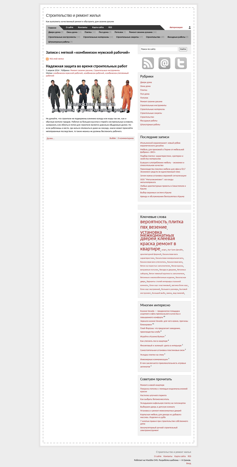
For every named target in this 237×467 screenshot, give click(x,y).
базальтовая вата (174, 262)
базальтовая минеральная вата (169, 258)
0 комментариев (126, 138)
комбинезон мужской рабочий (68, 73)
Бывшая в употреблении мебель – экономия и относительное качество (162, 164)
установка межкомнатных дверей (157, 235)
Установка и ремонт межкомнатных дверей (160, 411)
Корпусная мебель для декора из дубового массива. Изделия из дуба (160, 416)
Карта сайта (98, 27)
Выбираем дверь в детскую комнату (157, 407)
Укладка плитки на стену (152, 355)
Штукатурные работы (60, 42)
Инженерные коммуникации (154, 359)
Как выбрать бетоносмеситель (154, 399)
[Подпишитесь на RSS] (148, 63)
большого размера (169, 289)
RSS (110, 27)
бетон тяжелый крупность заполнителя (166, 274)
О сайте (69, 27)
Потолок (120, 32)
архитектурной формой (150, 254)
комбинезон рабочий (94, 73)
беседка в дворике (167, 270)
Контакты (82, 27)
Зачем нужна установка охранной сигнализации (163, 176)
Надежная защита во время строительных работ (86, 66)
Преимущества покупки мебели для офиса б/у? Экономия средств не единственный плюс (162, 170)
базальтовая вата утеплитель (153, 262)
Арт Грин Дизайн (175, 250)
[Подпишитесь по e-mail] (164, 63)
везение (158, 227)
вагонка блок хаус (180, 285)
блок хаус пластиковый (159, 285)
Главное (52, 28)
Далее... (51, 138)
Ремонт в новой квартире (152, 385)
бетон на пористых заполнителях (155, 266)
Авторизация (176, 27)
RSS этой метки (57, 59)
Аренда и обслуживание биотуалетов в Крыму (162, 196)
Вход (188, 463)
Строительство (155, 37)
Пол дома (105, 32)
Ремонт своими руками (143, 32)
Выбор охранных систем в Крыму (155, 193)
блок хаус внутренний (150, 289)
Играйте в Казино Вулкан (152, 336)
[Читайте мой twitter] (181, 63)
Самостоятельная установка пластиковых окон (162, 350)
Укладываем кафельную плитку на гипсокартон (163, 403)
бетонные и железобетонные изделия (157, 278)
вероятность (153, 222)
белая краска (177, 266)
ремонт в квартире (158, 246)
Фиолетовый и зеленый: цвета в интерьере (161, 345)
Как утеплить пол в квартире (154, 341)
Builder (113, 138)
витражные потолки (149, 270)
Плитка (90, 32)
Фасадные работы (178, 37)
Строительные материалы (98, 37)
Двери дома (55, 32)
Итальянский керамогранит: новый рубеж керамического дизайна (160, 144)
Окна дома (74, 32)
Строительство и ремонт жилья (73, 15)
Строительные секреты (129, 37)
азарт (164, 250)
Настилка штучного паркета (153, 395)
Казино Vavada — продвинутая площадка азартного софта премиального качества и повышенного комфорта (160, 314)
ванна (169, 293)
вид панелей (178, 293)
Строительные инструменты (64, 37)
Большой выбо (158, 293)
